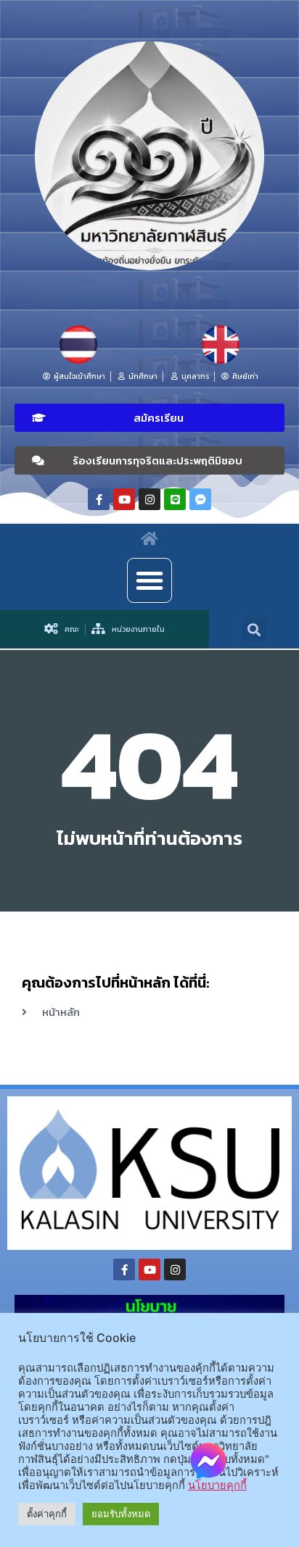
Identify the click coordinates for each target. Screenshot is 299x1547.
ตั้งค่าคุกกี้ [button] (47, 1513)
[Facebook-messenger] (200, 499)
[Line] (175, 499)
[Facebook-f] (99, 499)
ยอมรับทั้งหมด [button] (120, 1513)
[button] (149, 418)
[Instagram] (149, 499)
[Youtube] (124, 499)
